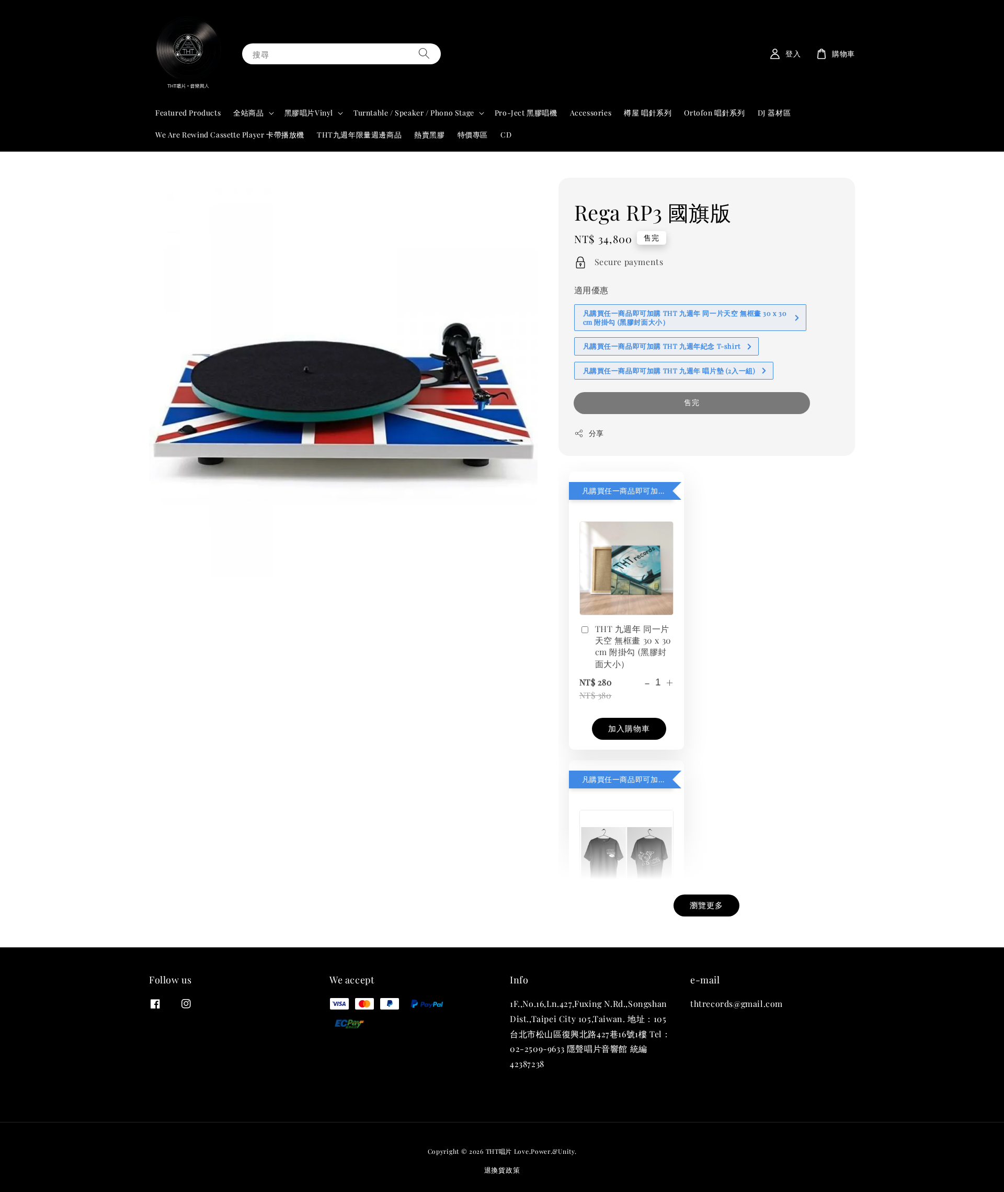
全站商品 (248, 113)
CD (505, 135)
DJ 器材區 (774, 113)
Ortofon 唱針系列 (714, 113)
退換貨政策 (502, 1169)
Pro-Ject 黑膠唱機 (526, 113)
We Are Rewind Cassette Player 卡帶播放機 (229, 135)
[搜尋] (424, 53)
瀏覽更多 (706, 905)
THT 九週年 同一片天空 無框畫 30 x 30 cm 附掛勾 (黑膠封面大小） (633, 646)
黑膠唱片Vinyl (308, 113)
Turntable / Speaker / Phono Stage (413, 113)
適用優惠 (591, 289)
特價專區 (473, 135)
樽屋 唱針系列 (647, 113)
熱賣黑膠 (429, 135)
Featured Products (188, 113)
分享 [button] (596, 433)
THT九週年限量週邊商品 (359, 135)
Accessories (591, 113)
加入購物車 (629, 728)
